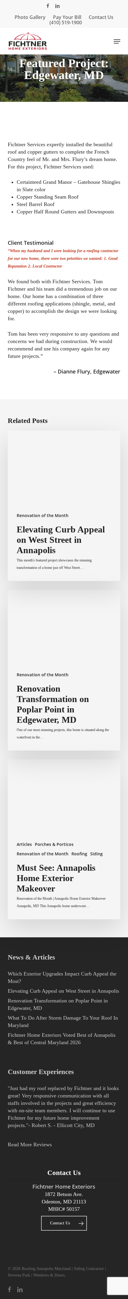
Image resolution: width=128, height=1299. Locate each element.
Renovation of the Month (42, 515)
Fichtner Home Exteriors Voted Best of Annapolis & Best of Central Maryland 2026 (61, 1038)
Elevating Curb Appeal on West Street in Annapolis (63, 991)
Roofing (79, 854)
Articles (24, 844)
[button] (117, 41)
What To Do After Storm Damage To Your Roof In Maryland (63, 1021)
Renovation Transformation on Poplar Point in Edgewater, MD (58, 1004)
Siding (96, 854)
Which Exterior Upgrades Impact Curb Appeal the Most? (62, 977)
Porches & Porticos (54, 844)
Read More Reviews (30, 1144)
